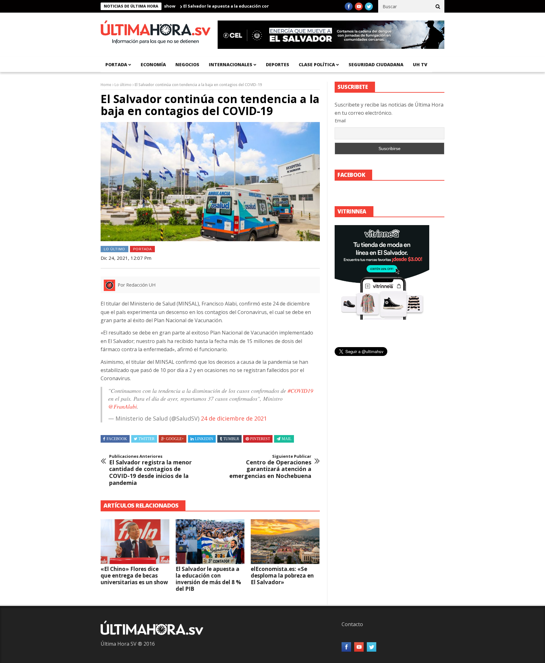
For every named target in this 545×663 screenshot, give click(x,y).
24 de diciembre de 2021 (234, 418)
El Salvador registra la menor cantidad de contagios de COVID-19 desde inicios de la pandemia (150, 470)
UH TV (420, 64)
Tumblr (231, 439)
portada (116, 64)
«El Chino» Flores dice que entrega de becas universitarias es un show (134, 575)
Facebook (117, 439)
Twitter (146, 439)
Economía (153, 64)
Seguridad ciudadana (376, 64)
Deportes (277, 64)
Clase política (317, 64)
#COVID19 (300, 390)
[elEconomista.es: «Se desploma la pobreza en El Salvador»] (285, 541)
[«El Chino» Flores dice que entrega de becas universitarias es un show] (135, 541)
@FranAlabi (122, 406)
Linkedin (204, 439)
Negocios (187, 64)
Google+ (175, 439)
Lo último (123, 84)
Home (106, 84)
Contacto (352, 624)
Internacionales (230, 64)
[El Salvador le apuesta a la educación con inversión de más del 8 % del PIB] (210, 541)
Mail (286, 439)
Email (340, 121)
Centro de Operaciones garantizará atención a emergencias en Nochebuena (270, 466)
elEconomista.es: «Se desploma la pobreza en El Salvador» (282, 575)
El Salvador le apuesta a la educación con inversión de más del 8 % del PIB (240, 6)
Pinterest (260, 439)
